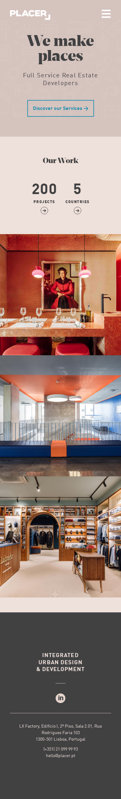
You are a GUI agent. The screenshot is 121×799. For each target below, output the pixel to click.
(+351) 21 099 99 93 (60, 749)
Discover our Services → (60, 108)
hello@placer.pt (60, 756)
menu (106, 14)
